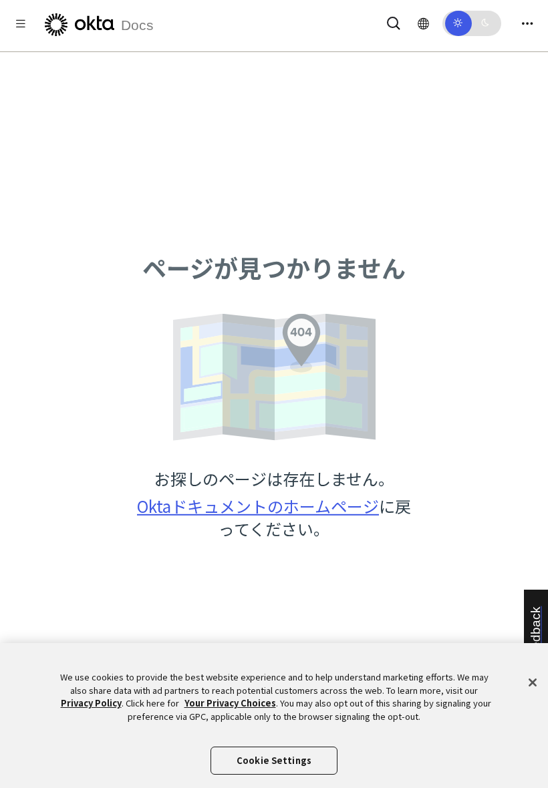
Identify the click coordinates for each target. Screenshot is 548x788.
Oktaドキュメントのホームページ (258, 506)
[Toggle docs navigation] (20, 23)
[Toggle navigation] (527, 23)
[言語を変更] (423, 23)
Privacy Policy (91, 703)
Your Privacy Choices (230, 703)
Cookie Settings (274, 760)
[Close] (532, 682)
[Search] (393, 21)
